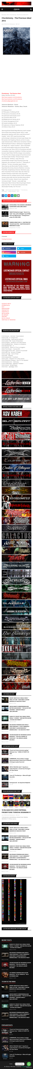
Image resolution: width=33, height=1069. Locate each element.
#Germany (4, 191)
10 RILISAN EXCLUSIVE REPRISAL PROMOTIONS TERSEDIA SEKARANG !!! (16, 811)
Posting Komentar (7, 239)
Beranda (4, 14)
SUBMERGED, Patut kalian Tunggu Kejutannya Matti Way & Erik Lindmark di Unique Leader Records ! (20, 760)
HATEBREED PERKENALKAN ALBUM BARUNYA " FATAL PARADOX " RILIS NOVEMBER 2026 (19, 974)
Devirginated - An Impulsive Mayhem (19, 782)
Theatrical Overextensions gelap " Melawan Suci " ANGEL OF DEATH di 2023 (19, 751)
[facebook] (9, 248)
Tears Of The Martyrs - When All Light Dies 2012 (20, 776)
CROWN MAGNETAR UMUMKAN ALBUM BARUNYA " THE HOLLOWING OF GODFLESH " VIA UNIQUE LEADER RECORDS (20, 737)
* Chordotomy (23, 190)
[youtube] (24, 252)
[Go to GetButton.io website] (29, 1067)
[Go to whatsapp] (29, 1064)
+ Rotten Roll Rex (12, 191)
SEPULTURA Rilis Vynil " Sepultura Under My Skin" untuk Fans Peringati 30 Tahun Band (19, 768)
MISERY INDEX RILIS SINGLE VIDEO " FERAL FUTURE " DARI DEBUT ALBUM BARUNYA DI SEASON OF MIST (19, 699)
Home (10, 1064)
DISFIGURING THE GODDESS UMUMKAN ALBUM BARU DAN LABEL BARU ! (20, 205)
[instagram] (9, 252)
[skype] (9, 256)
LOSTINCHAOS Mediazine (9, 24)
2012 (8, 14)
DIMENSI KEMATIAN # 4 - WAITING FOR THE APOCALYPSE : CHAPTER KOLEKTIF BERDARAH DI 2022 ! (19, 224)
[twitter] (24, 248)
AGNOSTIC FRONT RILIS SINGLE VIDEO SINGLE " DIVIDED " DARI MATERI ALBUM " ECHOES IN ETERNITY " (20, 718)
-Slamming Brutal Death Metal (12, 190)
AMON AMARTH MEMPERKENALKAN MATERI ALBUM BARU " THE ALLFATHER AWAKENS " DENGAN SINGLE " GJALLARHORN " (20, 709)
